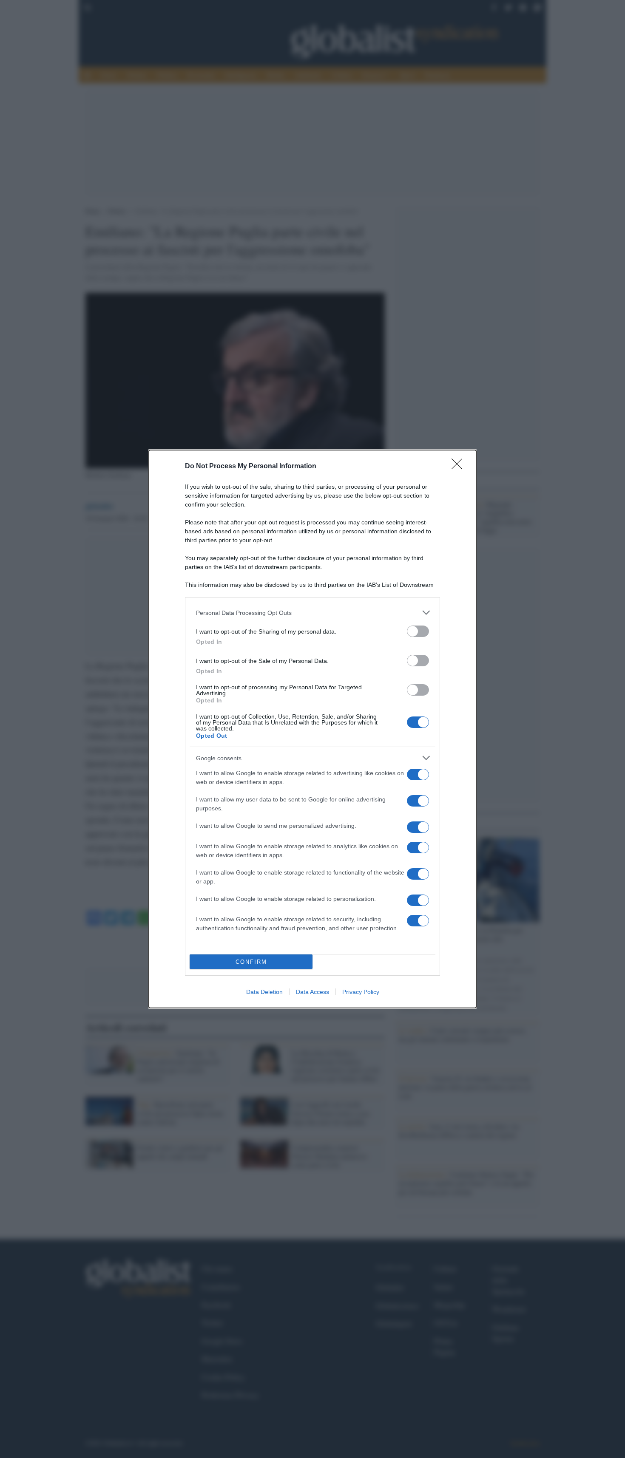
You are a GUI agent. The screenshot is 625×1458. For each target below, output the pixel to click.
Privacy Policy (360, 991)
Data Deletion (264, 991)
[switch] (418, 631)
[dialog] (312, 729)
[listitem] (312, 612)
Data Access (312, 991)
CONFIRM (251, 962)
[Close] (460, 467)
